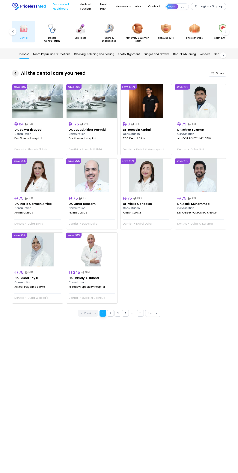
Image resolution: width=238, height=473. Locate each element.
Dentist (24, 54)
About (139, 6)
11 (140, 313)
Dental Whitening (184, 54)
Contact (154, 6)
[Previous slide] (12, 31)
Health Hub (104, 6)
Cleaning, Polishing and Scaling (94, 54)
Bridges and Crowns (156, 54)
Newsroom (123, 6)
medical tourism (85, 6)
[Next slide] (225, 31)
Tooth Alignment (129, 54)
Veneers (205, 54)
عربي (183, 6)
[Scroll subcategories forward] (223, 55)
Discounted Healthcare (61, 6)
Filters (220, 73)
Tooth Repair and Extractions (51, 54)
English (172, 6)
